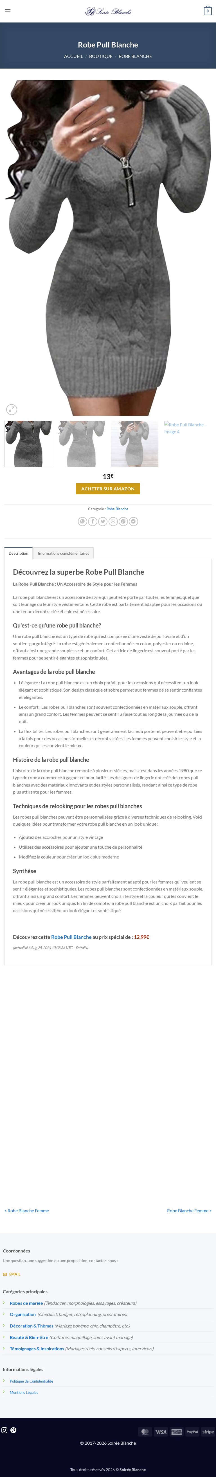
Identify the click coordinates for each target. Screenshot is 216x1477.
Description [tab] (18, 553)
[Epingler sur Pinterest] (123, 521)
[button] (7, 11)
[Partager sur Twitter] (102, 521)
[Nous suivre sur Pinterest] (13, 1431)
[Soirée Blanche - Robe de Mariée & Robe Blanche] (108, 11)
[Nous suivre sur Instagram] (4, 1431)
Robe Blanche (135, 56)
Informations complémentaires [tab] (63, 553)
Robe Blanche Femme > (189, 1210)
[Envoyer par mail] (113, 521)
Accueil (73, 56)
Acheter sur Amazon (107, 488)
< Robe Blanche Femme (26, 1210)
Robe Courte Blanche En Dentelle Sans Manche (108, 1066)
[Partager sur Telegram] (133, 521)
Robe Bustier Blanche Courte (37, 1066)
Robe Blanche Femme (179, 1063)
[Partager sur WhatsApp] (82, 521)
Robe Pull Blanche (71, 937)
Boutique (100, 56)
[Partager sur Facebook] (92, 521)
